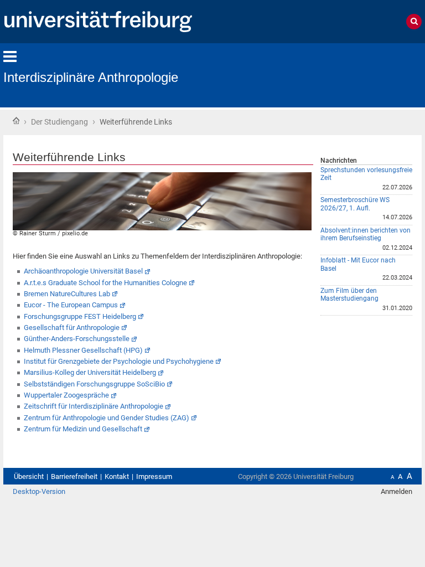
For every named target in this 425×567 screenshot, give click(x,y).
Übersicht (29, 476)
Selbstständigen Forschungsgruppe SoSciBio (94, 384)
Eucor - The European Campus (71, 305)
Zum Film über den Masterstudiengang (349, 295)
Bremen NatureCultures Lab (67, 294)
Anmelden (396, 491)
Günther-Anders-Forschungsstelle (76, 338)
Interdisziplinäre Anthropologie (90, 77)
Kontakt (117, 476)
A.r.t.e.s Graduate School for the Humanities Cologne (105, 283)
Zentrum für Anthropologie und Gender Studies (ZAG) (106, 418)
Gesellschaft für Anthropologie (72, 327)
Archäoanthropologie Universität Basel (83, 271)
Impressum (154, 476)
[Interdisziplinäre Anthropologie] (367, 74)
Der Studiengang (59, 121)
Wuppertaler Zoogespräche (66, 395)
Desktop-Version (39, 491)
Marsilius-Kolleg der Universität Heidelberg (90, 372)
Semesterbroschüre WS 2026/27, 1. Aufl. (355, 204)
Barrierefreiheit (74, 476)
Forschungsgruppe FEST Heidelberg (80, 316)
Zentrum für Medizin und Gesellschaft (83, 429)
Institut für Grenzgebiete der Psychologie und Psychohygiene (119, 361)
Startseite (16, 121)
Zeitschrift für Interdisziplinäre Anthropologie (93, 406)
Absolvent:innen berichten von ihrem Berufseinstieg (365, 234)
